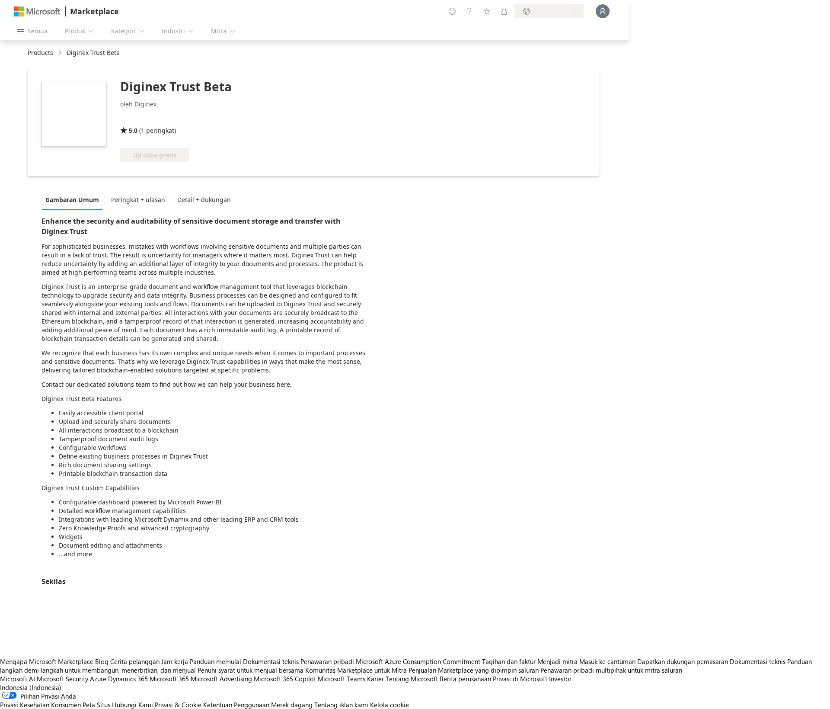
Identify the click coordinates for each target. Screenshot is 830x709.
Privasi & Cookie (178, 704)
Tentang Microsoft (412, 678)
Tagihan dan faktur (509, 661)
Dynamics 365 (128, 678)
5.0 (133, 130)
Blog (102, 661)
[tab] (74, 199)
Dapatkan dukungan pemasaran (682, 661)
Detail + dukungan (204, 200)
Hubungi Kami (132, 704)
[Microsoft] (37, 11)
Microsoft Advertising (221, 678)
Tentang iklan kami (341, 704)
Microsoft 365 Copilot (285, 678)
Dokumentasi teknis (271, 661)
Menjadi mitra (557, 661)
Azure (98, 678)
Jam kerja (174, 661)
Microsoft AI (17, 678)
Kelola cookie (389, 704)
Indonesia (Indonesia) (30, 687)
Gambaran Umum (72, 200)
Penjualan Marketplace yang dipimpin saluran (474, 670)
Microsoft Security (62, 678)
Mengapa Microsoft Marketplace (46, 661)
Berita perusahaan (465, 678)
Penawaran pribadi (327, 661)
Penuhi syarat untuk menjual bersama (250, 670)
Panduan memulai (215, 661)
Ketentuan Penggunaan (236, 704)
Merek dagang (292, 704)
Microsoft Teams (341, 678)
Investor (560, 678)
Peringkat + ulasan (138, 200)
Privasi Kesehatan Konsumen (40, 704)
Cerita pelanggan (135, 661)
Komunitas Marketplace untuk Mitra (356, 670)
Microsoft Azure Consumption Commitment (419, 661)
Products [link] (40, 52)
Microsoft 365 (169, 678)
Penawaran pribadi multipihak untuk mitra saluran (611, 670)
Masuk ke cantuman (607, 661)
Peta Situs (96, 704)
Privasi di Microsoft (520, 678)
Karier (375, 678)
